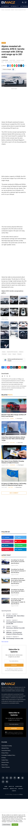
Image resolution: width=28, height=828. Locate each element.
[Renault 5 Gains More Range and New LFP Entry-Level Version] (14, 406)
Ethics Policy (4, 764)
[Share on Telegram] (23, 65)
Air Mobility (15, 6)
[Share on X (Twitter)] (10, 65)
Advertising (18, 786)
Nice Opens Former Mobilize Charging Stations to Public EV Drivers (12, 461)
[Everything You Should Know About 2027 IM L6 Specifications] (5, 591)
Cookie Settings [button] (6, 824)
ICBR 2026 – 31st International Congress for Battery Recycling (14, 633)
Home (2, 9)
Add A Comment (14, 492)
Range (14, 354)
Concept (4, 354)
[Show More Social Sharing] (26, 65)
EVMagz (21, 794)
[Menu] (26, 2)
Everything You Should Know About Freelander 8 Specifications (18, 571)
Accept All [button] (15, 824)
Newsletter (13, 788)
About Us (11, 786)
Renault (19, 354)
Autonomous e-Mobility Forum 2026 (15, 628)
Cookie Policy (4, 760)
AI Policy (3, 757)
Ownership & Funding (6, 745)
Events (14, 790)
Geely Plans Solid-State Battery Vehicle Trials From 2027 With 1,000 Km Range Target (13, 438)
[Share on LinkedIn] (19, 65)
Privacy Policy (14, 670)
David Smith (5, 60)
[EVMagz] (8, 2)
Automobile (5, 6)
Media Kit (5, 788)
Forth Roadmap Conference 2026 (14, 638)
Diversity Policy (5, 762)
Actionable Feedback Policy (8, 755)
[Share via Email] (21, 65)
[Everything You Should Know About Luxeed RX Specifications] (5, 562)
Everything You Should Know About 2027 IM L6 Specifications (17, 591)
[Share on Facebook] (8, 65)
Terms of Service (5, 767)
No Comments (9, 62)
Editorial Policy (5, 748)
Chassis (21, 351)
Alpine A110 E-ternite (12, 351)
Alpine (12, 9)
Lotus (9, 354)
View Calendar (4, 641)
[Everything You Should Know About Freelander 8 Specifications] (5, 571)
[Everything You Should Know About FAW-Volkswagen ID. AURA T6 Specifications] (5, 601)
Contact (20, 788)
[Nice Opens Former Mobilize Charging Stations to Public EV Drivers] (14, 452)
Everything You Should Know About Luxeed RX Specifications (17, 561)
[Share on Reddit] (12, 65)
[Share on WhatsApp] (14, 65)
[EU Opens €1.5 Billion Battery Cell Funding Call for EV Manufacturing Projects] (14, 475)
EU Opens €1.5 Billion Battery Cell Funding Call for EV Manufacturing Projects (13, 484)
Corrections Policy (5, 750)
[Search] (23, 2)
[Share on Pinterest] (17, 65)
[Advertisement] (14, 27)
